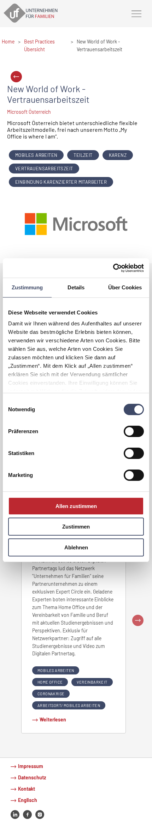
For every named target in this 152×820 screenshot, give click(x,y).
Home (8, 42)
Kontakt (26, 789)
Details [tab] (76, 287)
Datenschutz (32, 777)
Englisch (27, 800)
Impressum (30, 766)
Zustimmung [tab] (27, 287)
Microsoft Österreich (29, 112)
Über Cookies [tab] (125, 287)
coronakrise (50, 693)
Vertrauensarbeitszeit (44, 168)
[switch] (134, 431)
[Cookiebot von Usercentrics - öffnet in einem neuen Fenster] (113, 267)
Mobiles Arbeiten (36, 155)
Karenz (118, 155)
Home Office (50, 682)
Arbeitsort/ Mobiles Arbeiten (68, 705)
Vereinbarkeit (92, 682)
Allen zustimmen (76, 506)
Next (138, 620)
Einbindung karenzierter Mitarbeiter (61, 182)
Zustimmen (76, 527)
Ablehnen (76, 547)
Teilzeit (83, 155)
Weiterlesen (53, 719)
